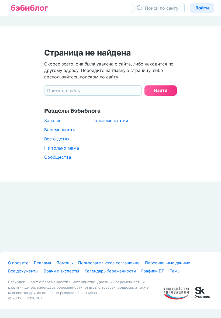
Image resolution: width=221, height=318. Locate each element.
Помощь (64, 262)
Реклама (42, 262)
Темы (175, 271)
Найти (160, 90)
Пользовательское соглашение (109, 262)
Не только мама (61, 148)
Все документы (23, 271)
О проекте (18, 262)
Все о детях (57, 138)
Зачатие (52, 120)
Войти (202, 8)
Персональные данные (167, 262)
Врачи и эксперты (61, 271)
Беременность (59, 129)
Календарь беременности (110, 271)
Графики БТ (152, 271)
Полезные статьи (109, 120)
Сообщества (57, 157)
